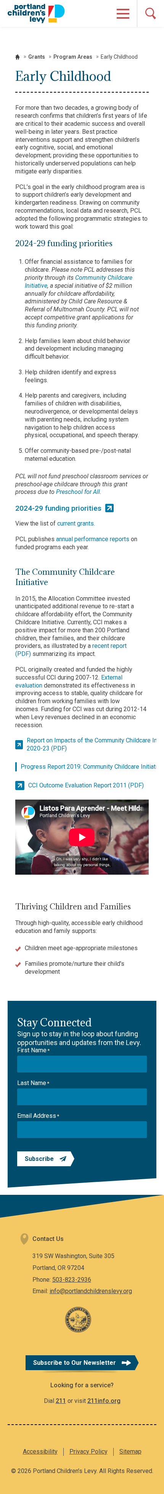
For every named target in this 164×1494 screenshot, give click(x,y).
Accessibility (40, 1451)
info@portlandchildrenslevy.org (91, 1291)
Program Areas (72, 57)
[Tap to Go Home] (36, 13)
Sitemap (130, 1451)
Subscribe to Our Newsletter (74, 1362)
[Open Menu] (123, 13)
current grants (75, 523)
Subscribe (39, 1158)
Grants (36, 57)
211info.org (104, 1400)
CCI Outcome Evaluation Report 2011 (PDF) (86, 785)
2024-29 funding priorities (58, 508)
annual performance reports (92, 539)
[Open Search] (150, 13)
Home (17, 57)
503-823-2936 (71, 1279)
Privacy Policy (88, 1451)
